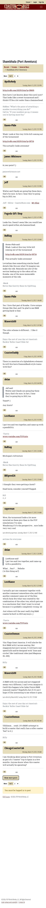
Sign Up (41, 2)
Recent (6, 67)
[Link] (16, 119)
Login (35, 2)
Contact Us (22, 902)
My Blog (35, 203)
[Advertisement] (23, 35)
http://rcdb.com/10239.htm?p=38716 (18, 141)
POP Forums (6, 797)
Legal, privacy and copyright (9, 902)
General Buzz (24, 67)
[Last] (18, 76)
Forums (14, 67)
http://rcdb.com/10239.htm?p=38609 (18, 90)
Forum (28, 2)
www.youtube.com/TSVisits (15, 436)
